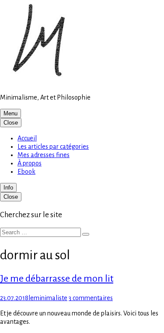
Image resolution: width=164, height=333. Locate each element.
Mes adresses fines (43, 154)
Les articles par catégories (53, 146)
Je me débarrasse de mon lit (56, 278)
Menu (10, 113)
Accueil (27, 138)
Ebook (26, 171)
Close (10, 122)
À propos (29, 163)
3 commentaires (91, 297)
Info (8, 187)
